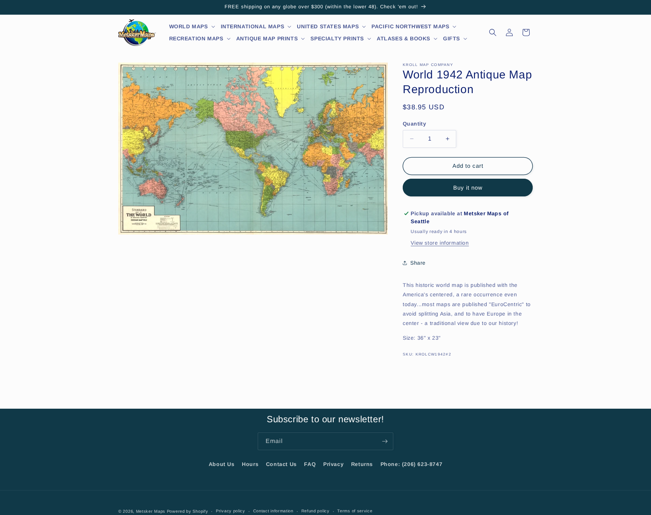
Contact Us (281, 464)
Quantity (414, 124)
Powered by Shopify (187, 511)
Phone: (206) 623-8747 (412, 464)
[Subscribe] (384, 441)
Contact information (273, 511)
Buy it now (468, 187)
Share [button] (418, 263)
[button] (192, 26)
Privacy (333, 464)
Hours (250, 464)
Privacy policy (230, 511)
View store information (440, 243)
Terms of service (354, 511)
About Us (222, 464)
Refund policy (315, 511)
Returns (362, 464)
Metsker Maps (150, 511)
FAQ (310, 464)
